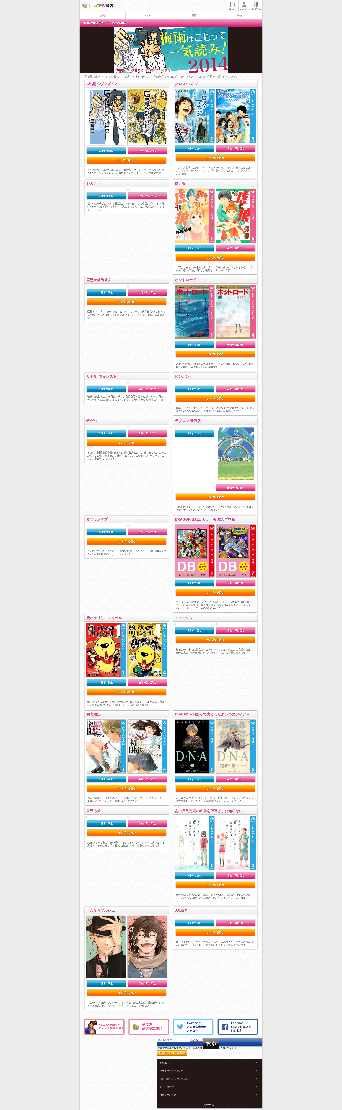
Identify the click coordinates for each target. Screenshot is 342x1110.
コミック (148, 15)
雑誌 (239, 15)
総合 (102, 15)
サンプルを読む (127, 160)
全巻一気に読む (147, 150)
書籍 (194, 15)
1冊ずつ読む (106, 150)
